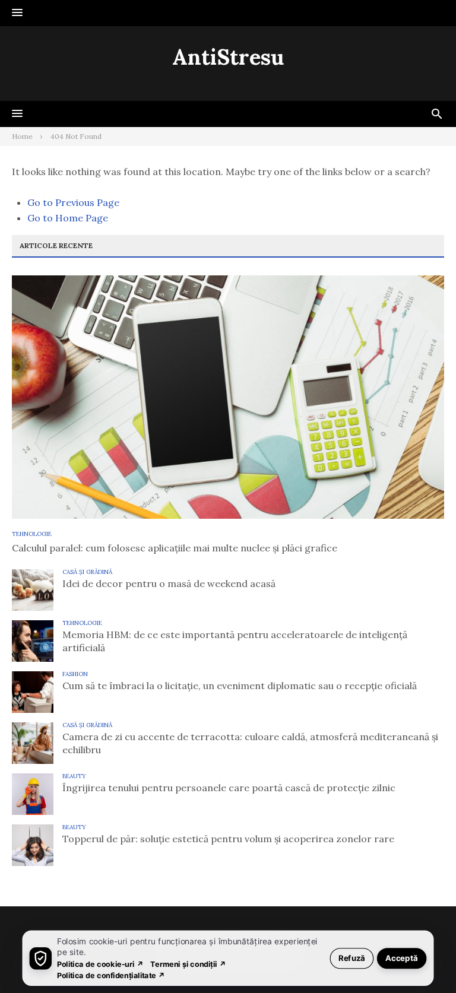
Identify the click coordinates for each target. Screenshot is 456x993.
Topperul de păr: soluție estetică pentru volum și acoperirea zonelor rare (228, 839)
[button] (17, 13)
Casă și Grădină (87, 572)
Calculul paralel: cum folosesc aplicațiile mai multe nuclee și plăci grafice (174, 548)
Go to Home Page (67, 218)
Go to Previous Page (73, 202)
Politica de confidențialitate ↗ (111, 974)
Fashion (75, 674)
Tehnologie (32, 534)
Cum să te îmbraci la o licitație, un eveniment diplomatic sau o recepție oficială (239, 685)
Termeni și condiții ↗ (188, 963)
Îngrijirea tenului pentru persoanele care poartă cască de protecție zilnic (228, 788)
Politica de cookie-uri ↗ (100, 963)
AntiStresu (228, 57)
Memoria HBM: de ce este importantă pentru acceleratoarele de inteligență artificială (234, 641)
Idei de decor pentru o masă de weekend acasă (169, 583)
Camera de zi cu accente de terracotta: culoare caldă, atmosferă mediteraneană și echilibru (250, 743)
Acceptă (401, 958)
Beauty (74, 776)
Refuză (351, 958)
